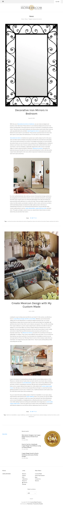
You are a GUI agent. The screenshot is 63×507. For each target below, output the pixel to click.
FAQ (23, 477)
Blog (36, 477)
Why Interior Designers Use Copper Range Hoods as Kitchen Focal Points (31, 436)
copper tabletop (30, 396)
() (57, 1)
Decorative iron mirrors (15, 138)
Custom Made (38, 473)
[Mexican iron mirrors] (32, 332)
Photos (25, 482)
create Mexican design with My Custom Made (24, 318)
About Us (24, 480)
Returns (24, 473)
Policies (24, 475)
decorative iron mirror (21, 221)
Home (22, 19)
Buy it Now (52, 439)
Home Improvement (40, 475)
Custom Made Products (35, 502)
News (26, 19)
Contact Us (38, 479)
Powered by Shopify (38, 503)
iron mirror (38, 221)
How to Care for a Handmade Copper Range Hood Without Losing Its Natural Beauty (31, 445)
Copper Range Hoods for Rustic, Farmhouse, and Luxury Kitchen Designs (30, 455)
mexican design (43, 414)
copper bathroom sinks (40, 208)
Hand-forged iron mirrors (33, 131)
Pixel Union (30, 503)
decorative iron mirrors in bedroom (26, 124)
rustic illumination (27, 382)
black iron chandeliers (12, 414)
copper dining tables (30, 208)
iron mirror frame (45, 221)
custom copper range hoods (32, 414)
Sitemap (24, 484)
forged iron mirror (31, 221)
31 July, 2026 (25, 439)
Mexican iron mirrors (38, 148)
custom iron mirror (11, 221)
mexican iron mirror (54, 221)
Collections (25, 479)
